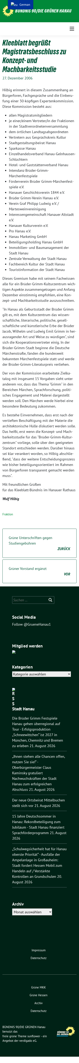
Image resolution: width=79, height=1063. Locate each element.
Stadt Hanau (23, 709)
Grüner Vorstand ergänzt (39, 571)
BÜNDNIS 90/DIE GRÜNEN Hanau (43, 10)
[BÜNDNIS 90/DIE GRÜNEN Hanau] (8, 11)
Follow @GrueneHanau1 (31, 624)
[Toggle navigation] (72, 28)
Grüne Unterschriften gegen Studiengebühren (39, 543)
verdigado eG (27, 1041)
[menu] (20, 4)
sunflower (33, 1036)
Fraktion (7, 514)
